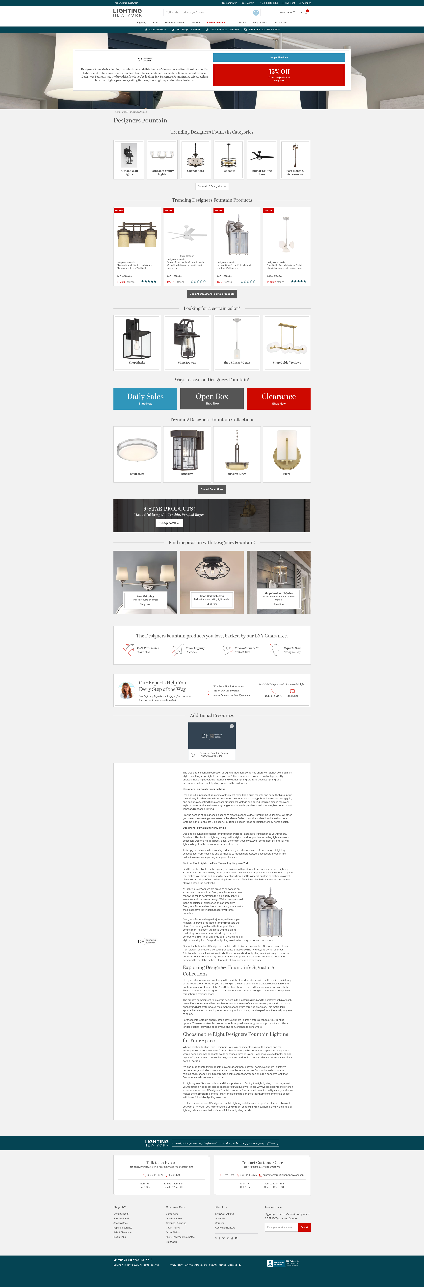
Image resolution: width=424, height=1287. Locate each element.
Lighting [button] (141, 23)
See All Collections (212, 489)
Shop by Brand (121, 1218)
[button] (305, 3)
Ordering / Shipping (176, 1223)
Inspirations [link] (281, 23)
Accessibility (234, 1265)
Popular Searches (122, 1228)
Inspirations (119, 1237)
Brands (125, 111)
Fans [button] (155, 23)
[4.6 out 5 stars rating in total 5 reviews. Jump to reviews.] (299, 281)
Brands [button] (242, 23)
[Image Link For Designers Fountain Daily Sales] (145, 398)
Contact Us (172, 1214)
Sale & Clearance (122, 1232)
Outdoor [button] (195, 23)
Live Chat (290, 3)
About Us (220, 1218)
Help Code (171, 1242)
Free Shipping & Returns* (126, 3)
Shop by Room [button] (260, 23)
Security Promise (217, 1265)
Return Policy (173, 1228)
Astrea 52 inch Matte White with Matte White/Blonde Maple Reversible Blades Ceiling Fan (185, 265)
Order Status (173, 1232)
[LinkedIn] (236, 1238)
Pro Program (247, 3)
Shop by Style (120, 1223)
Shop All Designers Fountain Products (212, 294)
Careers (219, 1223)
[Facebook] (219, 1238)
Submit (304, 1227)
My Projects (286, 12)
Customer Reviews (225, 1228)
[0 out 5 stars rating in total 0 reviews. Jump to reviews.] (199, 281)
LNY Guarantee (229, 3)
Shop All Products (279, 57)
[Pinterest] (216, 1238)
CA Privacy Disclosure (196, 1265)
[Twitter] (223, 1238)
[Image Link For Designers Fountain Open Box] (212, 398)
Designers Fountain (138, 111)
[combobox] (212, 12)
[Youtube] (232, 1238)
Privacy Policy (176, 1265)
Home (117, 111)
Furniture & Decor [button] (174, 23)
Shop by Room (121, 1214)
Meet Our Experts (224, 1214)
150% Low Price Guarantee (180, 1237)
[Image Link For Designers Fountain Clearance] (279, 398)
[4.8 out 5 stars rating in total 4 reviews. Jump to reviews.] (149, 281)
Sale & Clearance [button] (216, 23)
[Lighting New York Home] (127, 12)
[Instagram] (228, 1238)
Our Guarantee (174, 1218)
